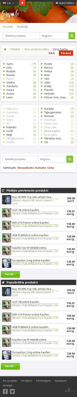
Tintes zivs (57, 123)
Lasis (19, 97)
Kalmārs (19, 127)
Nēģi (19, 134)
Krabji (57, 86)
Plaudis (57, 90)
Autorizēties (66, 3)
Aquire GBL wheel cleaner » (38, 200)
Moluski (57, 116)
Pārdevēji (22, 26)
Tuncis (19, 116)
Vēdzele (57, 93)
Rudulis (19, 71)
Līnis (19, 67)
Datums (40, 167)
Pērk (52, 53)
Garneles (19, 112)
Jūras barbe (57, 131)
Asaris (19, 93)
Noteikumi (61, 381)
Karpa (19, 90)
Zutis (57, 82)
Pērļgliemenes (19, 138)
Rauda (19, 75)
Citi (57, 142)
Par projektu (10, 381)
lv (9, 3)
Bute (57, 75)
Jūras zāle (57, 127)
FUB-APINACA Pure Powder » (38, 213)
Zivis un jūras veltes (36, 49)
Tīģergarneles (57, 112)
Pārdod (15, 49)
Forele (57, 64)
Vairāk (9, 274)
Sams (19, 64)
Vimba (57, 71)
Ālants (19, 79)
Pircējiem (26, 381)
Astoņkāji (57, 120)
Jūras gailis (57, 134)
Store (19, 120)
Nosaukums (26, 167)
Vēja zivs (19, 108)
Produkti (8, 26)
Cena (50, 167)
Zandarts (19, 86)
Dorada (57, 108)
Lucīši (19, 131)
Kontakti (7, 385)
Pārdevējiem (43, 381)
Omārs (19, 142)
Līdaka (19, 82)
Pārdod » (17, 200)
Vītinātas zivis (57, 138)
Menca (57, 67)
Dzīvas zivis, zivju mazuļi (57, 97)
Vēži (57, 79)
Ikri (19, 123)
